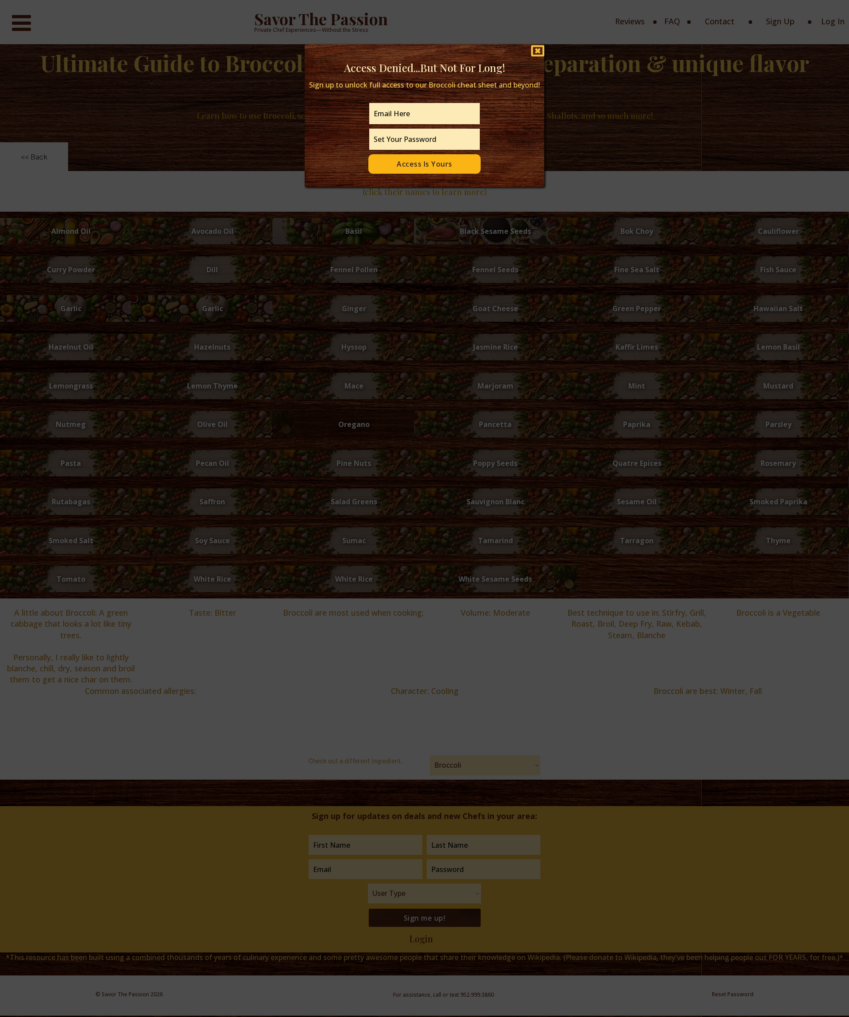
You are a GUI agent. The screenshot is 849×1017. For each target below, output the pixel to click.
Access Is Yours (424, 164)
